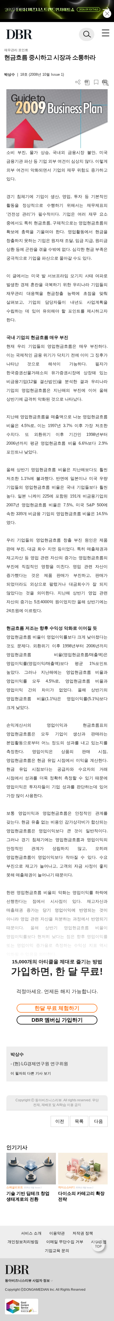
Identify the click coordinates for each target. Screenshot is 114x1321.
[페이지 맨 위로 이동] (99, 1246)
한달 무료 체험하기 (57, 1008)
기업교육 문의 (57, 1250)
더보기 (77, 82)
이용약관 (57, 1233)
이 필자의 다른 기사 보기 (31, 1073)
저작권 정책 (82, 1233)
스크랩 (96, 82)
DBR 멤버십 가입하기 (57, 1020)
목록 (79, 1121)
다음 (98, 1121)
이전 (59, 1121)
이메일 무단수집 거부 (64, 1242)
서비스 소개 (31, 1233)
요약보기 (105, 82)
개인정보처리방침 (22, 1242)
